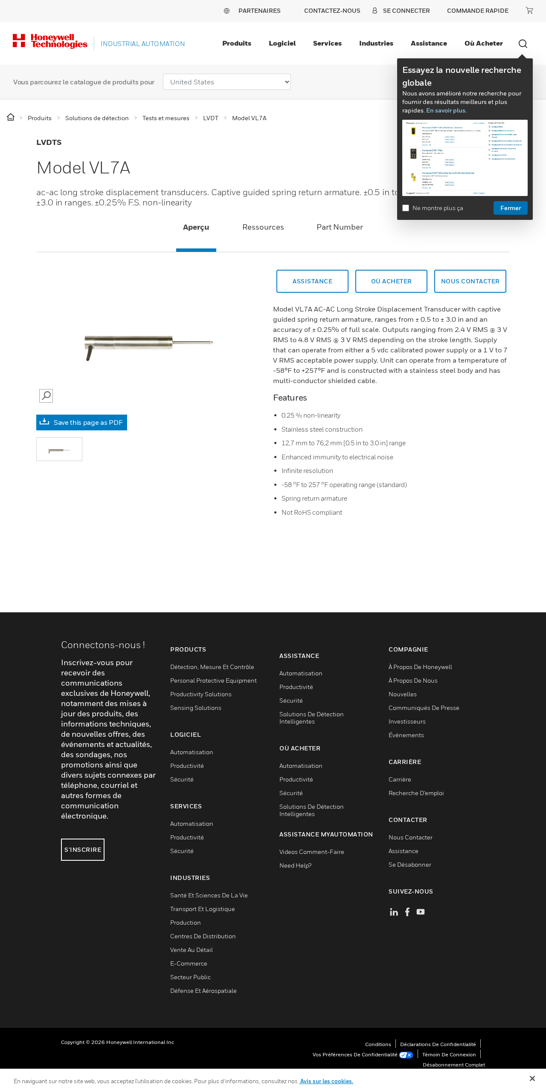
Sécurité (182, 779)
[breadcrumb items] (11, 117)
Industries (376, 43)
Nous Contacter (470, 281)
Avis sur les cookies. (326, 1081)
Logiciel (282, 43)
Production (185, 922)
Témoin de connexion (449, 1054)
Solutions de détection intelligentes (311, 717)
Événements (406, 734)
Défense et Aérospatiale (203, 990)
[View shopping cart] (529, 10)
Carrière (400, 779)
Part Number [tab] (340, 226)
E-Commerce (188, 963)
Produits (236, 43)
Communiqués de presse (424, 707)
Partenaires (259, 10)
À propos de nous (413, 680)
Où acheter (484, 43)
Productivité (187, 765)
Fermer (510, 207)
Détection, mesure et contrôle (212, 666)
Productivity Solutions (201, 694)
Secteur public (190, 976)
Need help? (295, 865)
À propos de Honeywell (420, 666)
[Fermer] (532, 1078)
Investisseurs (407, 721)
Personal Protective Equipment (213, 680)
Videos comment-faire (311, 851)
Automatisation (191, 752)
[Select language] (226, 10)
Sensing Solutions (195, 707)
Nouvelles (403, 694)
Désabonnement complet (454, 1064)
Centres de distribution (203, 936)
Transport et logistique (202, 908)
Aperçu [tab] (196, 226)
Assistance (429, 43)
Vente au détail (191, 949)
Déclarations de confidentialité (438, 1044)
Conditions (378, 1044)
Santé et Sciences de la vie (209, 895)
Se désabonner (410, 864)
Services (327, 43)
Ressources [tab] (263, 226)
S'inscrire (82, 849)
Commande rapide (477, 10)
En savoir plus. (446, 110)
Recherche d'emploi (416, 792)
